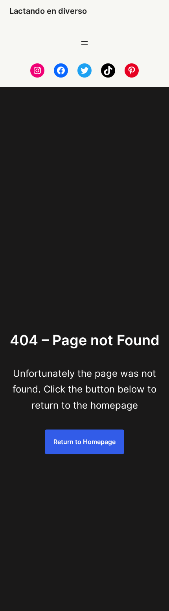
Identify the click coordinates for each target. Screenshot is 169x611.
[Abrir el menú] (84, 43)
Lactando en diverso (48, 11)
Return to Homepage (84, 442)
